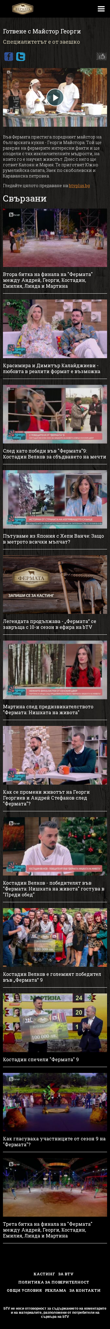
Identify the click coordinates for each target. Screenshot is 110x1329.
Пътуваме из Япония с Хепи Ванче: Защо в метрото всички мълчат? (53, 539)
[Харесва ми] (100, 56)
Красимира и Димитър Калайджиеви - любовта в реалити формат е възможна (51, 368)
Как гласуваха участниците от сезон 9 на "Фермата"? (54, 1141)
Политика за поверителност (53, 1282)
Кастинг (44, 1273)
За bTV (66, 1273)
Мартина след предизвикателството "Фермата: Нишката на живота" (48, 709)
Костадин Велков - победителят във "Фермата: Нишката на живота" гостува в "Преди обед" (53, 889)
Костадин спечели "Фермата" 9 (41, 1059)
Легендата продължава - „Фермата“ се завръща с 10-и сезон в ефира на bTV (49, 624)
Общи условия (24, 1290)
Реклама (55, 1290)
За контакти (85, 1290)
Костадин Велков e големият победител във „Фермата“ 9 (52, 977)
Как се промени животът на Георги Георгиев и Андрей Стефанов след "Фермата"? (46, 798)
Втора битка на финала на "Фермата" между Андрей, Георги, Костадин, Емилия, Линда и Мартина (48, 280)
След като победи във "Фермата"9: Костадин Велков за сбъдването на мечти (54, 454)
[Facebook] (8, 56)
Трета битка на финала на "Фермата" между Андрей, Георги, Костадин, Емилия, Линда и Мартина (47, 1230)
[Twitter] (20, 56)
